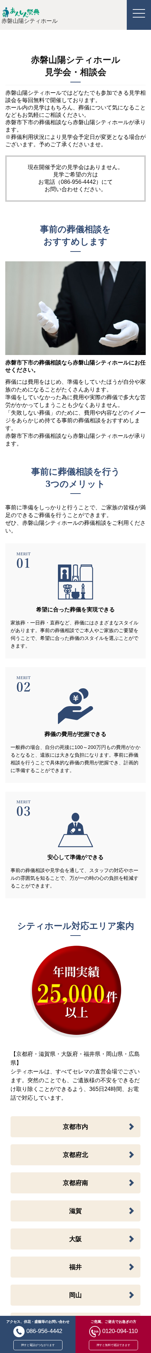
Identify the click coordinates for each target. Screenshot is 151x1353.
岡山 (75, 1295)
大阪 (75, 1239)
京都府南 (75, 1182)
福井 (75, 1267)
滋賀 (75, 1210)
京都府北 (75, 1154)
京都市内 (75, 1126)
